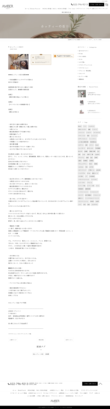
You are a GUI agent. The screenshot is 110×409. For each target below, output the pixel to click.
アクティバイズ (81, 135)
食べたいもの (90, 148)
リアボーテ (88, 132)
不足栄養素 (97, 148)
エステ (79, 204)
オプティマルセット (82, 138)
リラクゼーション (12, 334)
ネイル (81, 59)
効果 (86, 145)
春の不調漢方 (88, 195)
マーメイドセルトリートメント (92, 198)
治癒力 (79, 160)
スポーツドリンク (82, 170)
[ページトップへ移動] (100, 383)
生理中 (96, 157)
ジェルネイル (91, 126)
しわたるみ (80, 167)
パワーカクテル (96, 132)
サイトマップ (79, 396)
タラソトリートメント (83, 201)
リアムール (89, 182)
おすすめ (91, 167)
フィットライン (92, 138)
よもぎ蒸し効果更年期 (83, 142)
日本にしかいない (82, 129)
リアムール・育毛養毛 (85, 70)
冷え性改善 (91, 176)
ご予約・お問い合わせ (96, 4)
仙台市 (97, 201)
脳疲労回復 (87, 189)
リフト (84, 126)
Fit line (81, 53)
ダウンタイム (81, 157)
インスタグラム (81, 173)
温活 (88, 204)
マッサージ (94, 129)
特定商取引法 (93, 142)
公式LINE (98, 170)
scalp (83, 154)
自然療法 (85, 160)
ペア (86, 176)
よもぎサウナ (95, 204)
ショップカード (81, 148)
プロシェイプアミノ (82, 163)
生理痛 (85, 151)
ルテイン (91, 145)
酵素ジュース (95, 173)
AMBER (92, 201)
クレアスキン (94, 179)
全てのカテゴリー (84, 51)
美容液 (95, 163)
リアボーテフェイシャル (85, 65)
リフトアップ (81, 132)
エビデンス (80, 145)
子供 (86, 167)
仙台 (91, 157)
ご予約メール (91, 170)
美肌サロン (80, 198)
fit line (88, 173)
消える (90, 163)
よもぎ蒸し (82, 62)
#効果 (47, 354)
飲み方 (79, 126)
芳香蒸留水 (80, 189)
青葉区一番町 (92, 151)
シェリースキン (81, 182)
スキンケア (20, 334)
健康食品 (81, 79)
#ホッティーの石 (38, 354)
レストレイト (94, 135)
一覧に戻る (41, 340)
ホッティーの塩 (27, 334)
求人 (98, 151)
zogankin (97, 154)
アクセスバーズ (96, 195)
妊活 (84, 204)
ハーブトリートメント (83, 192)
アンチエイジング (94, 192)
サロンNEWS (82, 56)
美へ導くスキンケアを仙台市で (18, 323)
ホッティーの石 (90, 185)
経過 (87, 157)
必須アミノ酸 (90, 154)
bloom (97, 145)
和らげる (80, 151)
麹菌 (89, 129)
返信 (79, 154)
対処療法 (91, 160)
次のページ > (69, 340)
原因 (88, 135)
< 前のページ (13, 340)
